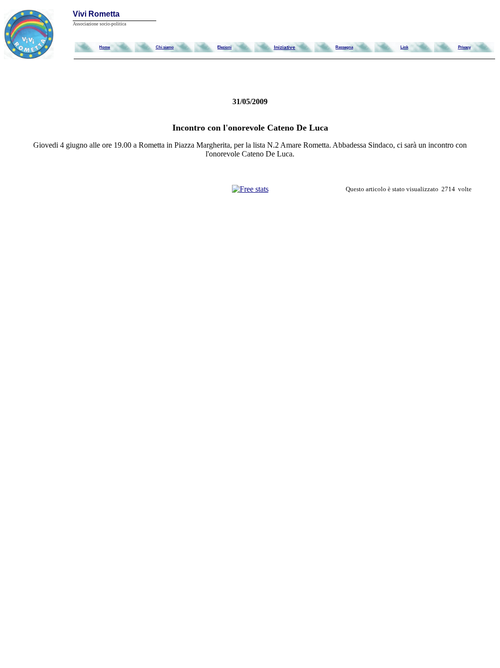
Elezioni (224, 47)
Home (104, 47)
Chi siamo (165, 47)
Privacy (464, 47)
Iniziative (284, 47)
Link (404, 47)
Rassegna (344, 47)
